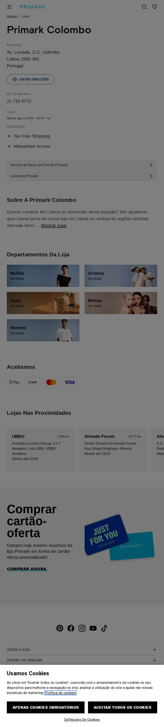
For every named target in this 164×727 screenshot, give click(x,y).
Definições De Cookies (82, 720)
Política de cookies (60, 693)
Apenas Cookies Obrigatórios (46, 707)
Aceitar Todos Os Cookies (123, 707)
